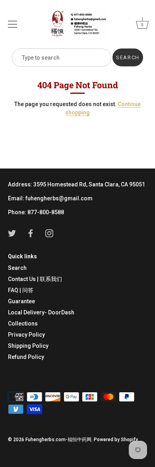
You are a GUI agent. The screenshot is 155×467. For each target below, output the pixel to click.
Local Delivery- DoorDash (41, 312)
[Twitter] (12, 232)
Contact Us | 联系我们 (35, 279)
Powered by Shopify (116, 439)
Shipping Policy (28, 346)
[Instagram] (49, 232)
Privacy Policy (26, 334)
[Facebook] (31, 232)
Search (17, 268)
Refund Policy (26, 357)
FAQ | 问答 (20, 290)
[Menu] (12, 24)
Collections (23, 323)
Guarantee (21, 301)
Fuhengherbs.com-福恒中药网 (58, 439)
